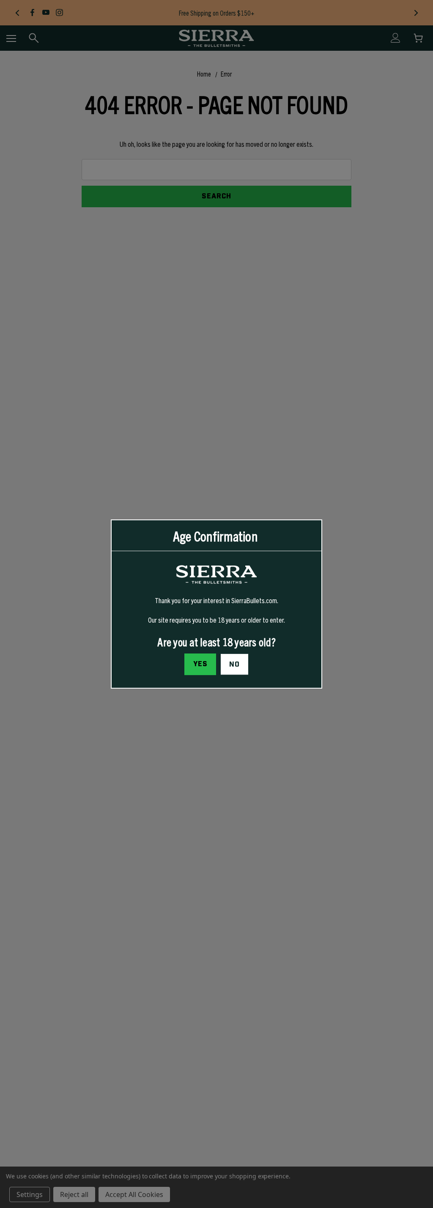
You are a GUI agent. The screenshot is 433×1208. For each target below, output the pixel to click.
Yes (200, 664)
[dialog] (216, 604)
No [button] (234, 664)
